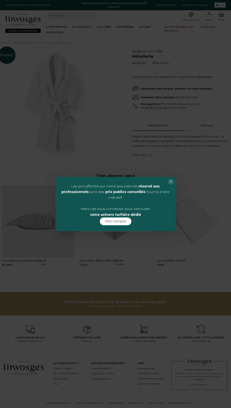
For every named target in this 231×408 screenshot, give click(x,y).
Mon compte (115, 221)
